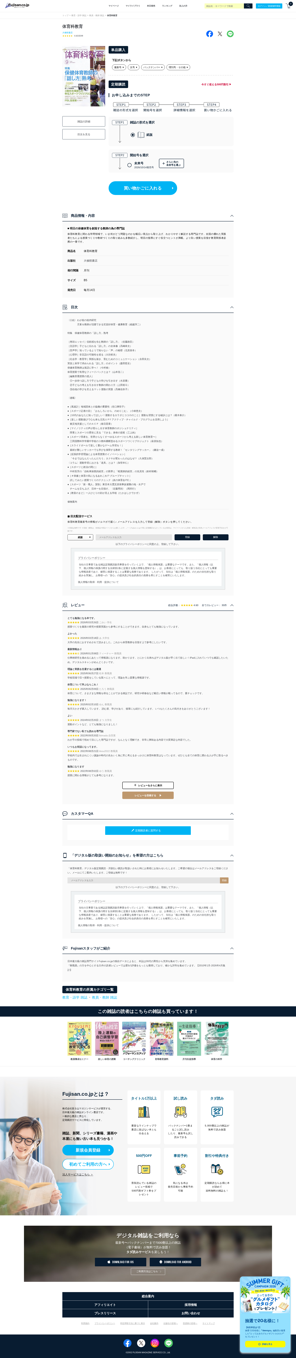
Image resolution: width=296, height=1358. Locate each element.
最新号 (117, 67)
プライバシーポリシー (105, 1323)
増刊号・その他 (177, 67)
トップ (65, 15)
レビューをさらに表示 (150, 785)
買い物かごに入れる (143, 188)
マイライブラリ (133, 6)
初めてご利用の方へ (88, 1164)
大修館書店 (67, 32)
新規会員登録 (88, 1150)
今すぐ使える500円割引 (215, 84)
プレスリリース (105, 1313)
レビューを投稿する (145, 795)
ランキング (167, 6)
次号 (132, 67)
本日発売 (151, 6)
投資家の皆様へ (190, 1323)
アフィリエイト (105, 1305)
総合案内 (148, 1296)
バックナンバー (151, 67)
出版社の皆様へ (170, 1323)
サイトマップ (208, 1323)
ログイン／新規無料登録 (269, 6)
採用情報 (191, 1305)
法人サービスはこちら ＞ (77, 1174)
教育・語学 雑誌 (78, 15)
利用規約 (85, 1323)
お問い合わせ (191, 1313)
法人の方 (183, 6)
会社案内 (154, 1323)
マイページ (114, 6)
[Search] (248, 6)
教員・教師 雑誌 (96, 15)
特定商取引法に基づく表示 (132, 1323)
